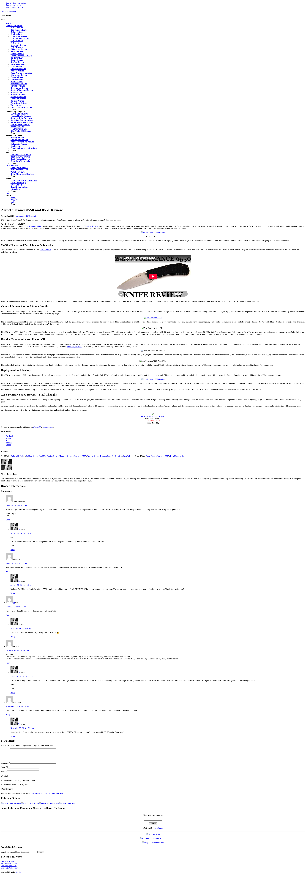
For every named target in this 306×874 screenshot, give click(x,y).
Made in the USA (79, 456)
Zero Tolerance (45, 250)
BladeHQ (37, 427)
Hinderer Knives (91, 226)
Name (4, 767)
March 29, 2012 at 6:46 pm (16, 607)
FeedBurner (158, 828)
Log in (18, 872)
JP (14, 603)
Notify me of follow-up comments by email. (20, 780)
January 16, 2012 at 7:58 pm (21, 533)
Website (4, 776)
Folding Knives (32, 456)
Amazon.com (48, 427)
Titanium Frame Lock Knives (111, 456)
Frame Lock (150, 456)
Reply (8, 520)
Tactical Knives (93, 456)
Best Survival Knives (9, 864)
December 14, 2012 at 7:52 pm (22, 676)
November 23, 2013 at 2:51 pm (22, 728)
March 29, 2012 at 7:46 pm (21, 629)
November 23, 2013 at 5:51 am (17, 706)
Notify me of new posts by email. (16, 785)
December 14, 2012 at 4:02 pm (17, 650)
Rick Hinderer (175, 456)
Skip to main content (13, 5)
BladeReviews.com (8, 11)
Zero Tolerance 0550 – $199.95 (153, 416)
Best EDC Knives (8, 861)
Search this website (8, 852)
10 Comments (31, 216)
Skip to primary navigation (16, 3)
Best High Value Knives (10, 868)
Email (4, 771)
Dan (19, 529)
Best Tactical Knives (8, 866)
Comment (5, 763)
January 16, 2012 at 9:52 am (16, 505)
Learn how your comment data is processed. (47, 793)
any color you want (74, 347)
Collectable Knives (18, 456)
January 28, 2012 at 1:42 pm (21, 585)
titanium (185, 456)
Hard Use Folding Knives (48, 456)
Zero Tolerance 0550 (33, 226)
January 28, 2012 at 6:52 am (16, 563)
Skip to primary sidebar (14, 7)
